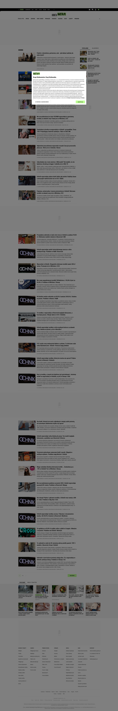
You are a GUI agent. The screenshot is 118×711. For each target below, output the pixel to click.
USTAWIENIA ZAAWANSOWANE (42, 101)
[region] (59, 88)
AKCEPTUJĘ (80, 102)
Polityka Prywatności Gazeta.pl (73, 97)
